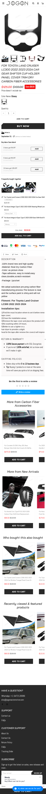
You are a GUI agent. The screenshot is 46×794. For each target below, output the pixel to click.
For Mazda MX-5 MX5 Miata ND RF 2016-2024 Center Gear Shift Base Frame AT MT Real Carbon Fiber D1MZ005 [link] (27, 776)
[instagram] (7, 704)
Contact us (5, 715)
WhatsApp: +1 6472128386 (13, 695)
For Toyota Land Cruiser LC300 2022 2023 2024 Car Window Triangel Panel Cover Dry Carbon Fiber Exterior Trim (18, 579)
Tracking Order (7, 751)
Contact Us (5, 738)
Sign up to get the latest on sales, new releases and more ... (22, 766)
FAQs (3, 720)
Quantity (4, 108)
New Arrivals (30, 471)
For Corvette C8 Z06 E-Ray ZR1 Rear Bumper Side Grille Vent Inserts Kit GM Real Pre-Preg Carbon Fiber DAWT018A (18, 447)
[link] (7, 775)
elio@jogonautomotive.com (12, 699)
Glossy (14, 96)
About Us (5, 733)
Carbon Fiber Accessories (27, 403)
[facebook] (3, 704)
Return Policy (6, 742)
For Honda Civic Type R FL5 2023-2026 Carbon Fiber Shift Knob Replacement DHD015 (16, 513)
